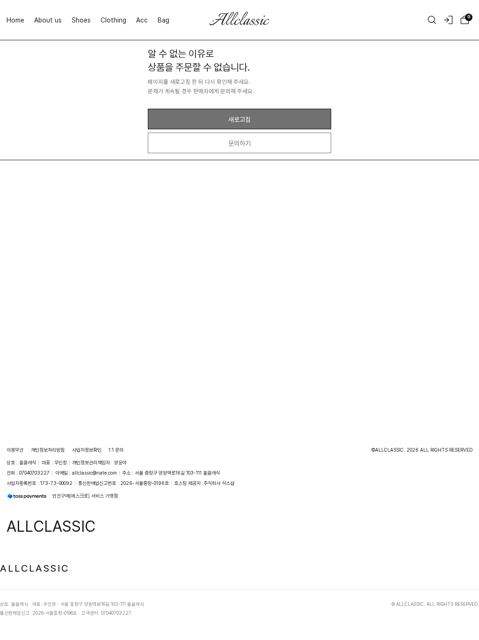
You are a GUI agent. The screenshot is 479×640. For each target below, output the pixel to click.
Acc (142, 19)
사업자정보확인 (87, 450)
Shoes (81, 19)
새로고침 (239, 119)
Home (15, 19)
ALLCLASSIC (34, 567)
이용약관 (15, 450)
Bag (163, 19)
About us (48, 19)
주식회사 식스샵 (218, 483)
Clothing (113, 19)
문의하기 (239, 143)
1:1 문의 (116, 450)
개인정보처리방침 (48, 450)
